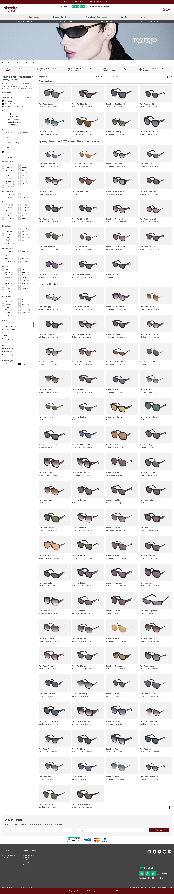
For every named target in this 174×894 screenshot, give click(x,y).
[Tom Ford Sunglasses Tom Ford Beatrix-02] (156, 120)
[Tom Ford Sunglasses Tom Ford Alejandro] (156, 600)
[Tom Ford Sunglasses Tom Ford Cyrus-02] (156, 236)
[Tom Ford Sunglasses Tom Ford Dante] (88, 738)
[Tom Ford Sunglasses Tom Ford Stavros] (122, 461)
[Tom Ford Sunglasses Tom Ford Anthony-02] (88, 153)
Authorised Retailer (149, 21)
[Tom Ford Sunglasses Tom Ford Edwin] (122, 600)
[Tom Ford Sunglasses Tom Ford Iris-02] (55, 351)
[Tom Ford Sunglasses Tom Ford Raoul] (55, 765)
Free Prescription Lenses (107, 21)
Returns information (28, 855)
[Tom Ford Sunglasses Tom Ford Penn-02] (88, 295)
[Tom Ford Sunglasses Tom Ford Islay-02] (55, 208)
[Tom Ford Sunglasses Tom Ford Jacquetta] (88, 710)
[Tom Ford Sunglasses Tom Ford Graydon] (156, 461)
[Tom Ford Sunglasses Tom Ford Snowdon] (88, 793)
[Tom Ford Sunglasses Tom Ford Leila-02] (55, 323)
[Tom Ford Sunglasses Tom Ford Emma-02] (122, 323)
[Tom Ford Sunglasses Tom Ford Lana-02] (156, 208)
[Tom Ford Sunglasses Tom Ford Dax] (156, 738)
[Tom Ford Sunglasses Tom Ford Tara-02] (156, 295)
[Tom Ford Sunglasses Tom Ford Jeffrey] (88, 683)
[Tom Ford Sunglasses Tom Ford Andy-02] (122, 263)
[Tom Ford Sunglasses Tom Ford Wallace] (55, 738)
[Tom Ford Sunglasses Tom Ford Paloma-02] (156, 180)
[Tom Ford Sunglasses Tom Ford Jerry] (55, 461)
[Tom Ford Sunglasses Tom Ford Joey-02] (55, 406)
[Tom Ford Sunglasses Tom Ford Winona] (55, 655)
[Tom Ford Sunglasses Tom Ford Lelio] (156, 489)
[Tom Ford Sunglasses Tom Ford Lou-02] (156, 351)
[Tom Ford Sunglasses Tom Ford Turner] (55, 517)
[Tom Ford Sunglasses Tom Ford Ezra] (88, 600)
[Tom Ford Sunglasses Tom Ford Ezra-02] (156, 153)
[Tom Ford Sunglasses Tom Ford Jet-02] (88, 236)
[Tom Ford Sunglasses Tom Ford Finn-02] (88, 378)
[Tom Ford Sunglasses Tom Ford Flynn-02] (122, 208)
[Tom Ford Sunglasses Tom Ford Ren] (156, 572)
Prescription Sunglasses (96, 17)
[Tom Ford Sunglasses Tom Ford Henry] (55, 793)
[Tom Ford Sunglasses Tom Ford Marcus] (156, 627)
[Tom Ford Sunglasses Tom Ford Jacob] (55, 120)
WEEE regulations (27, 862)
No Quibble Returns (65, 21)
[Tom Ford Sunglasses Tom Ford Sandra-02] (122, 180)
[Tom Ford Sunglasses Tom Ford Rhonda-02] (122, 295)
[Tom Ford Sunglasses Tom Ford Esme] (156, 517)
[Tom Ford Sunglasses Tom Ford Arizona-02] (156, 323)
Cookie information (165, 887)
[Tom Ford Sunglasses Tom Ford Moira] (88, 517)
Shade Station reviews (8, 855)
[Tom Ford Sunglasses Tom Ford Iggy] (55, 295)
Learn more (107, 891)
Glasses (114, 77)
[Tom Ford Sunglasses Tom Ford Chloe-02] (122, 351)
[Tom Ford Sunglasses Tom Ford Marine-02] (88, 323)
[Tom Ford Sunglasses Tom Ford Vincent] (156, 544)
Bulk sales (25, 864)
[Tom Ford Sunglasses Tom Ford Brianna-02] (122, 236)
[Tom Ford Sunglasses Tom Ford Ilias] (88, 572)
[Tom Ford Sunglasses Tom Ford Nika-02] (88, 208)
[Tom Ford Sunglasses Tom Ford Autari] (88, 489)
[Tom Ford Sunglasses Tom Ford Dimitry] (122, 120)
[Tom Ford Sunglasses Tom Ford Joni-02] (55, 180)
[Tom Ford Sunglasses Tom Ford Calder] (122, 489)
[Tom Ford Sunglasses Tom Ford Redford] (122, 572)
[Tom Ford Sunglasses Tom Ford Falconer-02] (156, 710)
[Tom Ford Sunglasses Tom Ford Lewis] (122, 517)
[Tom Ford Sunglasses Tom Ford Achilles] (55, 544)
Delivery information (28, 853)
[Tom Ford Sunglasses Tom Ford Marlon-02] (88, 434)
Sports (124, 17)
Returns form (26, 857)
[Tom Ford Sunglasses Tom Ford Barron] (88, 544)
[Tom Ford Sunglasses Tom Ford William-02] (55, 263)
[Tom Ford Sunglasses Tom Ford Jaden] (122, 627)
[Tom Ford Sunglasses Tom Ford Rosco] (55, 93)
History (4, 853)
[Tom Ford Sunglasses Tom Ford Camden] (55, 683)
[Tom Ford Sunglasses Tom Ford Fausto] (88, 93)
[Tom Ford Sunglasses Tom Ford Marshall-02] (88, 263)
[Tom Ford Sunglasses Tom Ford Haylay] (156, 434)
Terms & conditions (136, 887)
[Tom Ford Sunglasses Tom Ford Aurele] (122, 683)
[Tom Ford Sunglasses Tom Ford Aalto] (55, 489)
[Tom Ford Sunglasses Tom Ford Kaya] (55, 600)
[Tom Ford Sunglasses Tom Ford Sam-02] (55, 378)
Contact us (5, 857)
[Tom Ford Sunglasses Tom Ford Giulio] (88, 765)
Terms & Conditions (28, 860)
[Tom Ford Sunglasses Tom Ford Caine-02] (122, 406)
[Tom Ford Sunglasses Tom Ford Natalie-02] (55, 434)
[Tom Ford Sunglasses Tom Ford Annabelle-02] (156, 406)
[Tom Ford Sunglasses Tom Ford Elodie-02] (88, 180)
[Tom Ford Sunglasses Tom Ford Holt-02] (156, 378)
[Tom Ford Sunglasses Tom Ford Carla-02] (88, 461)
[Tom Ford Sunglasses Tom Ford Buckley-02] (122, 93)
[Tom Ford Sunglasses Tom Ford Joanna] (55, 627)
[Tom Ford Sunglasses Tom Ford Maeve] (156, 655)
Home (4, 63)
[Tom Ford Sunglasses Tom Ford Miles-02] (88, 406)
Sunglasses (34, 17)
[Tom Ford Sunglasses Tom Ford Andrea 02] (156, 765)
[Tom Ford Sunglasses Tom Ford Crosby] (156, 683)
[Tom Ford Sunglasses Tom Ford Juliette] (88, 655)
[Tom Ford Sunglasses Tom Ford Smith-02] (122, 378)
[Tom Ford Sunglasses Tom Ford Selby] (122, 710)
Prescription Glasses (62, 17)
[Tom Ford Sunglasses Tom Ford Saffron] (122, 434)
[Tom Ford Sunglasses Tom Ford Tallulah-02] (88, 351)
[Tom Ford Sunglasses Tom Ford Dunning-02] (55, 710)
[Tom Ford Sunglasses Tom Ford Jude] (122, 765)
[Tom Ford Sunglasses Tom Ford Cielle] (55, 572)
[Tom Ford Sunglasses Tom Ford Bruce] (88, 627)
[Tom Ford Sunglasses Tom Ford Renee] (122, 738)
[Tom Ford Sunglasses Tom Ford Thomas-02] (122, 153)
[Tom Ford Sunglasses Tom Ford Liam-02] (55, 153)
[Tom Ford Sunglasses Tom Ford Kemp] (122, 544)
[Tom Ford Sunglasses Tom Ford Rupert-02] (55, 236)
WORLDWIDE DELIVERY (24, 21)
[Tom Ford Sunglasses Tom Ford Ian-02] (156, 93)
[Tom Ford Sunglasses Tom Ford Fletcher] (88, 120)
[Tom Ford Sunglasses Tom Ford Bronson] (122, 655)
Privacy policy (150, 887)
